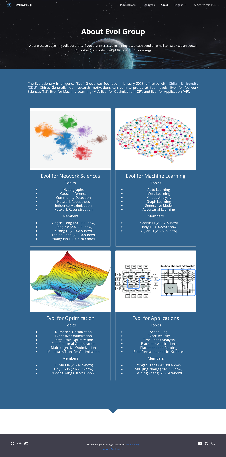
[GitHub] (206, 443)
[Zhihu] (19, 443)
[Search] (213, 443)
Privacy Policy (132, 444)
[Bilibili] (26, 443)
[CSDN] (12, 443)
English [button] (179, 5)
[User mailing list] (200, 443)
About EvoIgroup (113, 449)
